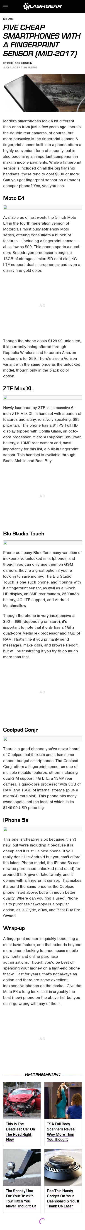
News (8, 19)
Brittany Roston (19, 63)
